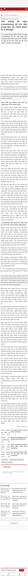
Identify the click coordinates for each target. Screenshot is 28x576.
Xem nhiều (11, 11)
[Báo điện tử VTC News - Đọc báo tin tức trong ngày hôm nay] (9, 9)
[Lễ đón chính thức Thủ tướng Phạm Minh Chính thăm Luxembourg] (5, 447)
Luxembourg (5, 459)
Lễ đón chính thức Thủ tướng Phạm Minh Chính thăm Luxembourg (19, 446)
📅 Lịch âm (23, 11)
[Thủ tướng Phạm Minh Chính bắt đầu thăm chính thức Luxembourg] (5, 454)
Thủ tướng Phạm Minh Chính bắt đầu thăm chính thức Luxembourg (19, 453)
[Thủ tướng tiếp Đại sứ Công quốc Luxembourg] (5, 432)
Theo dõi (21, 570)
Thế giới (6, 15)
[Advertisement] (14, 58)
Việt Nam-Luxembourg (7, 462)
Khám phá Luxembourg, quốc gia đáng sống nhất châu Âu (19, 438)
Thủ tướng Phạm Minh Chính (16, 459)
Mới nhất (4, 11)
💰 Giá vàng (17, 11)
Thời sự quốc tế (13, 15)
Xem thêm (13, 523)
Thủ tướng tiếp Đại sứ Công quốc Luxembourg (19, 430)
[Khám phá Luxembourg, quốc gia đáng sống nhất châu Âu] (5, 439)
